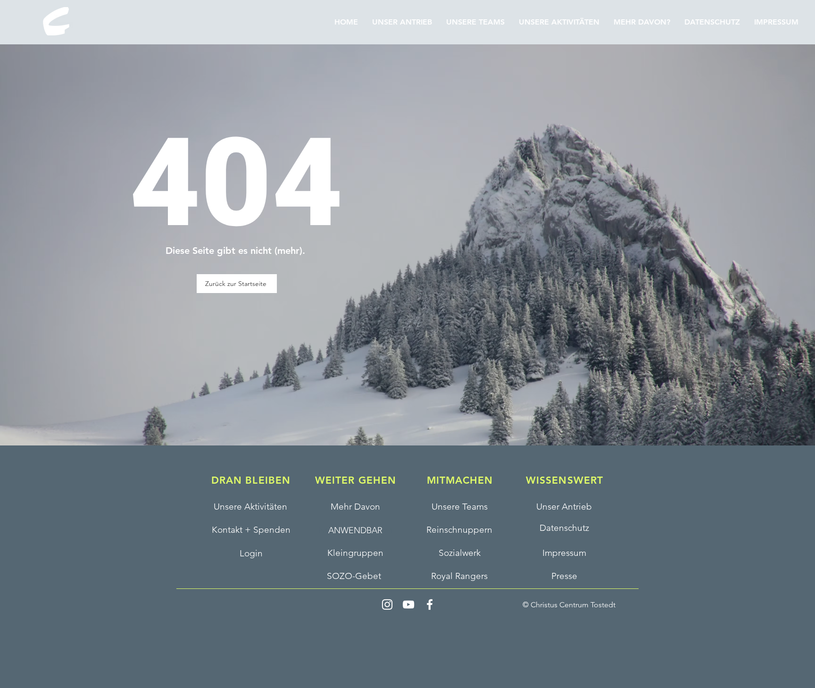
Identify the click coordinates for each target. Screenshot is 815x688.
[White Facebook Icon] (430, 604)
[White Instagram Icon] (387, 604)
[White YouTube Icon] (408, 604)
